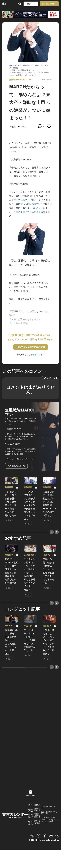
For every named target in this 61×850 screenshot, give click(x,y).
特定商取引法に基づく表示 (37, 822)
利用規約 (37, 805)
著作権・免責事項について (37, 815)
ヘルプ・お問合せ (30, 810)
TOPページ (30, 805)
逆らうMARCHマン (30, 203)
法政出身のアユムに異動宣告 (30, 212)
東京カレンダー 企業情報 (30, 823)
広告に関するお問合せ (30, 816)
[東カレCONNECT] (30, 14)
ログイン (30, 4)
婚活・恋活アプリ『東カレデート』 (49, 812)
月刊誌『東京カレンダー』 (48, 807)
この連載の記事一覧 (16, 465)
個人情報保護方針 (37, 809)
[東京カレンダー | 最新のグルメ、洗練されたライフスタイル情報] (4, 4)
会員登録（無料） (49, 4)
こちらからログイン (35, 354)
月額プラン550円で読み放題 (30, 347)
